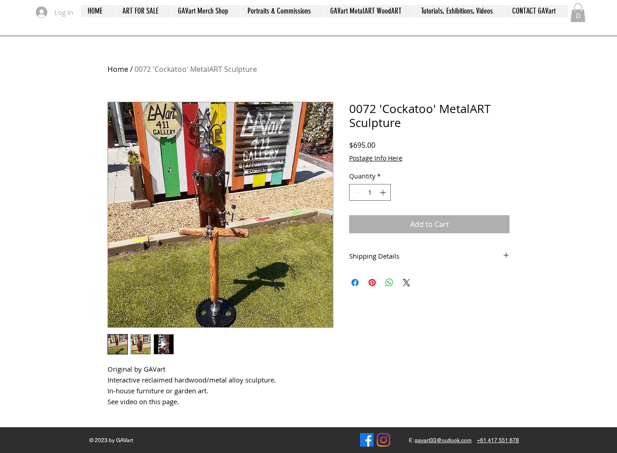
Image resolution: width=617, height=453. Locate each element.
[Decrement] (356, 192)
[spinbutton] (370, 192)
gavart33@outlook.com (443, 440)
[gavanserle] (383, 440)
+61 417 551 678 (498, 440)
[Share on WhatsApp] (389, 282)
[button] (578, 12)
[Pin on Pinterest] (372, 282)
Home (118, 69)
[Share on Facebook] (355, 282)
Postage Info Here (375, 158)
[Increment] (383, 192)
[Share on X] (406, 282)
